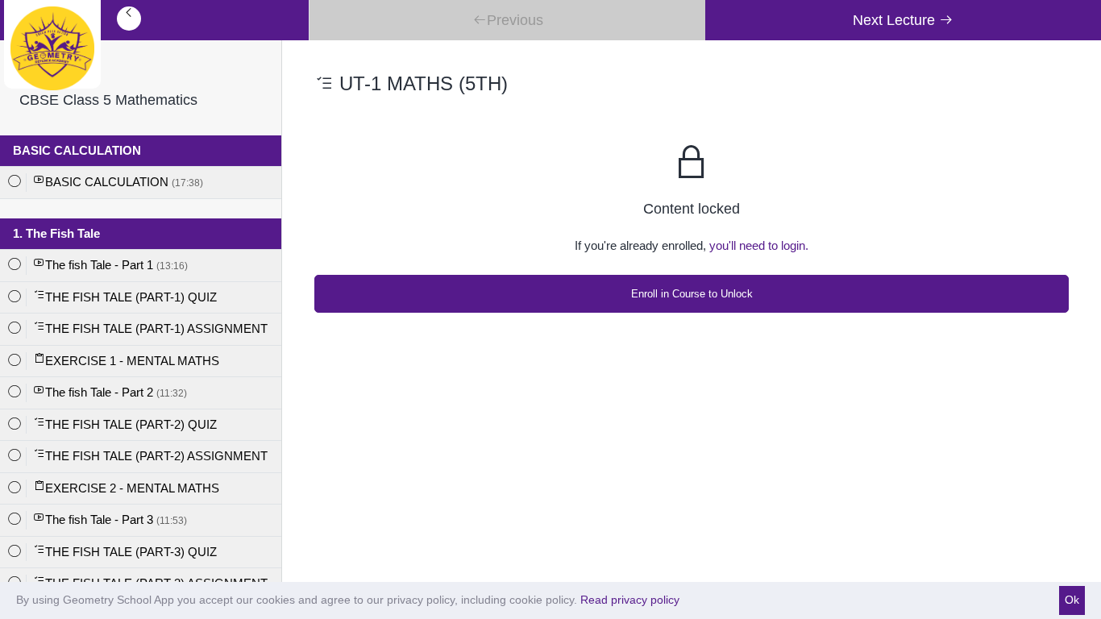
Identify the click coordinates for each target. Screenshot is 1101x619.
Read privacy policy (629, 599)
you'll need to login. (758, 245)
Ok (1072, 599)
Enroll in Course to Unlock (692, 294)
